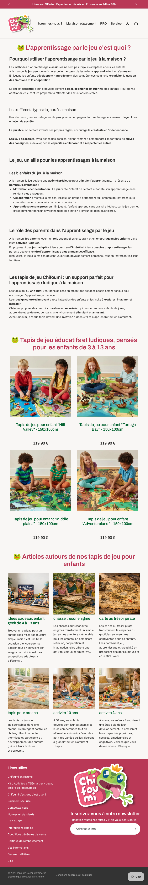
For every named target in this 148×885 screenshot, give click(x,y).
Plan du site (15, 821)
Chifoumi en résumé (20, 776)
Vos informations (18, 847)
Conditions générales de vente (27, 834)
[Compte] (127, 23)
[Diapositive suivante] (136, 4)
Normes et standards (21, 814)
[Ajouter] (64, 411)
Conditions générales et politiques (74, 874)
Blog (10, 861)
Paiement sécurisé (19, 801)
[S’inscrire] (134, 829)
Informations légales (20, 827)
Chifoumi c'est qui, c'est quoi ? (27, 794)
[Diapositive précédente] (9, 4)
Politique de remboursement (25, 840)
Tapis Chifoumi (25, 872)
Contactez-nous (18, 807)
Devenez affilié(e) (19, 854)
